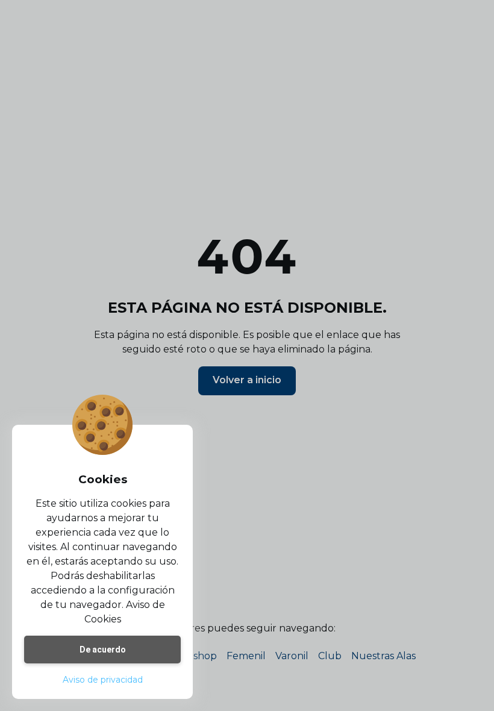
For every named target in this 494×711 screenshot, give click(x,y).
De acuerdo (103, 649)
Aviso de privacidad (103, 679)
